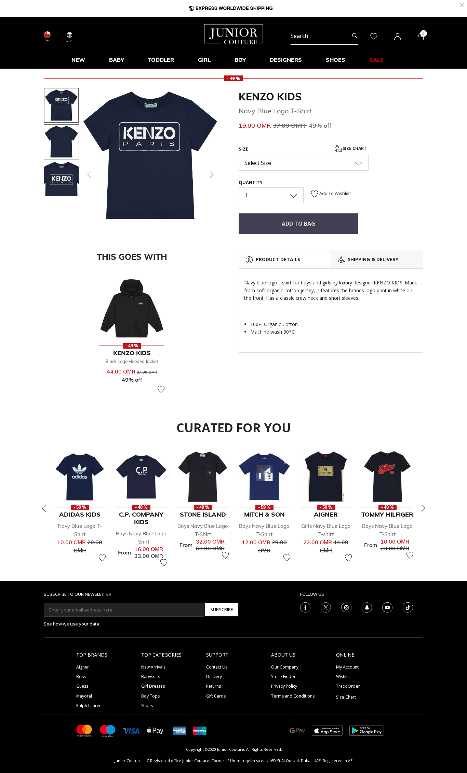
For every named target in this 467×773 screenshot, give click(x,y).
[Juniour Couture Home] (233, 33)
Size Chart (354, 148)
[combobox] (324, 36)
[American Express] (179, 730)
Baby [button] (116, 59)
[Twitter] (326, 606)
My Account (347, 667)
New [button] (78, 59)
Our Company (284, 667)
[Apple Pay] (155, 730)
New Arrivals (153, 667)
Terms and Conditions (293, 696)
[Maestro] (107, 730)
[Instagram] (346, 606)
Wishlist (343, 676)
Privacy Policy (284, 686)
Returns (213, 686)
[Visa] (131, 730)
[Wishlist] (161, 389)
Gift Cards (216, 696)
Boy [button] (240, 59)
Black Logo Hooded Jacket (131, 361)
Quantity (251, 182)
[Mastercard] (84, 730)
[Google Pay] (297, 730)
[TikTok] (408, 606)
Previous (44, 508)
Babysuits (150, 676)
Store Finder (283, 676)
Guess (82, 686)
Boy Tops (150, 696)
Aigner (82, 667)
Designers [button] (286, 59)
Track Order (348, 686)
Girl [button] (204, 59)
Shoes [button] (335, 59)
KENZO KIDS (270, 96)
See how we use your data (71, 624)
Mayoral (84, 696)
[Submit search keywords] (354, 36)
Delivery (214, 676)
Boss (81, 676)
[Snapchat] (367, 606)
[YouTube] (387, 606)
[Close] (462, 4)
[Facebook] (305, 606)
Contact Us (216, 667)
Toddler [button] (161, 59)
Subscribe (221, 609)
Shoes (147, 705)
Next (423, 508)
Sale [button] (376, 59)
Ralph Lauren (89, 705)
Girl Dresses (153, 686)
